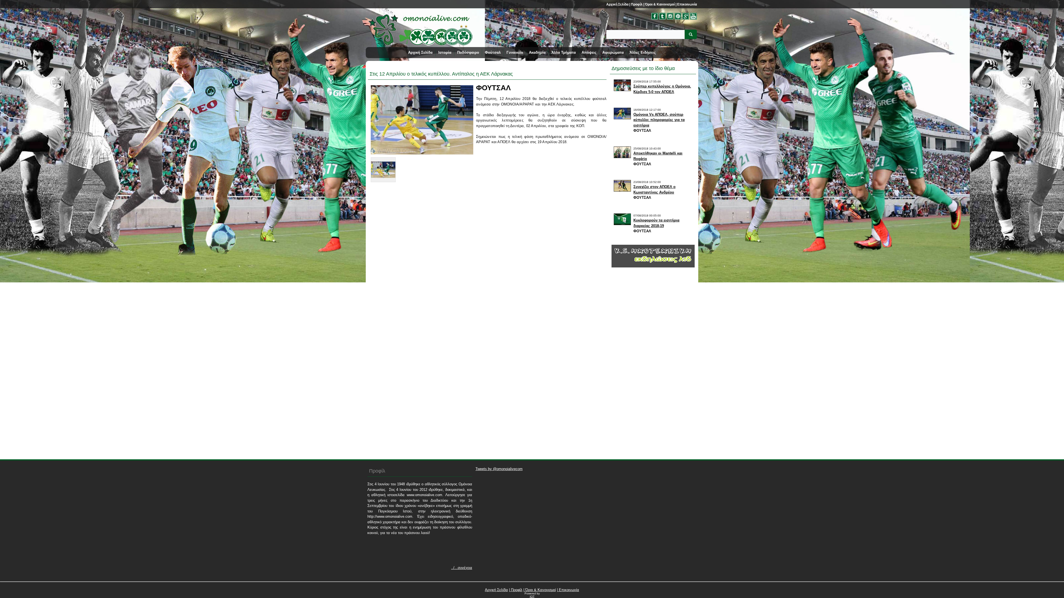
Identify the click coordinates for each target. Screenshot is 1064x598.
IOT (532, 596)
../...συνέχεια (461, 568)
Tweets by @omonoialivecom (499, 469)
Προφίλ (636, 4)
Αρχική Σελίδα (617, 4)
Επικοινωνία (686, 4)
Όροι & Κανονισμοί (659, 4)
